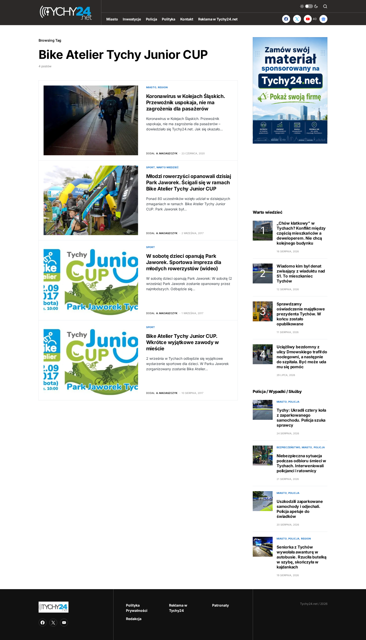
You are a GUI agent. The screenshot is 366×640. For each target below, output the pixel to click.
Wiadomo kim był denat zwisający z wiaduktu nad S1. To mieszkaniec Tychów (301, 273)
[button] (309, 6)
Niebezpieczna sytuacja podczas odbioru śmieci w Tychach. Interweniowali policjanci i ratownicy (301, 463)
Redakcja (133, 619)
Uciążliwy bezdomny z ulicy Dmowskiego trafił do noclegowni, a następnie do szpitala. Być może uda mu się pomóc (302, 356)
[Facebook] (286, 19)
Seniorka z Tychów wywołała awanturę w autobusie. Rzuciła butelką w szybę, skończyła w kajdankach (301, 557)
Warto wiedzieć (167, 167)
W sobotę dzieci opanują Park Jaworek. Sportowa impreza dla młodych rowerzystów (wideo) (183, 262)
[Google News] (323, 19)
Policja (293, 401)
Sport (150, 167)
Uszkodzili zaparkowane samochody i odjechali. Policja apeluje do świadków (300, 509)
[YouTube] (64, 623)
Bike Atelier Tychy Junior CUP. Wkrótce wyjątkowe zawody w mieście (182, 342)
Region (163, 87)
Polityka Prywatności (136, 608)
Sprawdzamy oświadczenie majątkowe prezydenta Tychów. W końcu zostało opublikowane (301, 313)
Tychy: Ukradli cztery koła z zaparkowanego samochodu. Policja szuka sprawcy (301, 418)
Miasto (151, 87)
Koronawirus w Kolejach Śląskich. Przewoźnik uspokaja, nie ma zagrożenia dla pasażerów (185, 102)
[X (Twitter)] (297, 19)
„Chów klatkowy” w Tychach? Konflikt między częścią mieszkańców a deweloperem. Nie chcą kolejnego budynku (301, 233)
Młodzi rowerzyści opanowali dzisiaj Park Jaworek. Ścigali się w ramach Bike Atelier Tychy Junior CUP (188, 182)
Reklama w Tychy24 (178, 608)
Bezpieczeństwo (288, 447)
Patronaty (220, 605)
